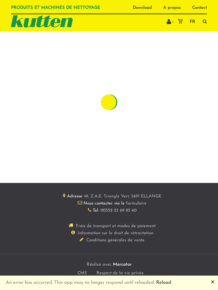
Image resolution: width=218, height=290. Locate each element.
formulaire (136, 203)
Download (142, 8)
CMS (82, 273)
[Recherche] (203, 21)
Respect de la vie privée (120, 273)
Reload (163, 282)
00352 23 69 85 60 (118, 210)
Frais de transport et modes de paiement (116, 226)
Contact (199, 8)
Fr (192, 22)
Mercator (122, 264)
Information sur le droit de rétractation (115, 233)
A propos (172, 8)
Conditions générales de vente (115, 240)
